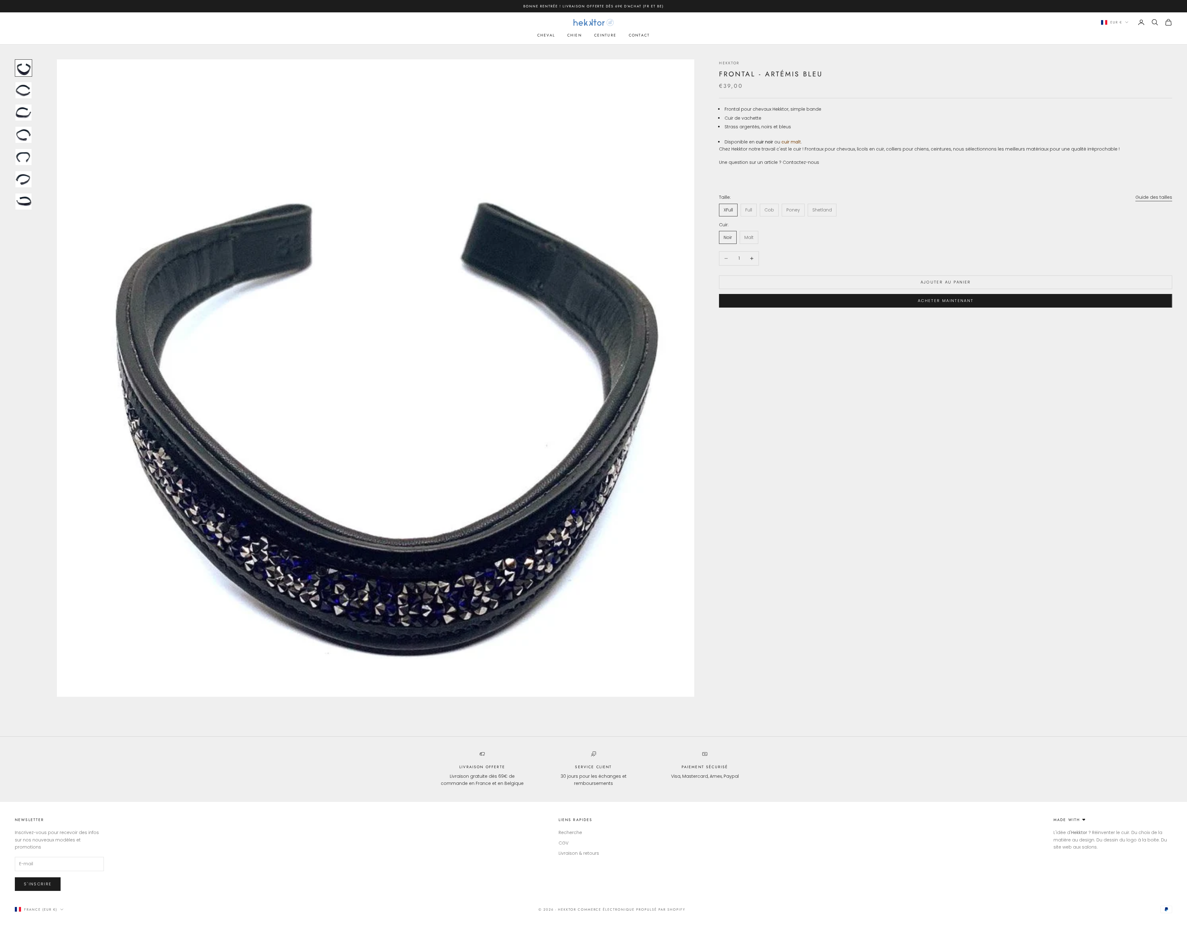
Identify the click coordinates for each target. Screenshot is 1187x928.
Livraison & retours (579, 853)
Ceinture (605, 35)
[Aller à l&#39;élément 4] (23, 134)
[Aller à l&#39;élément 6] (23, 179)
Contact (639, 35)
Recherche (570, 832)
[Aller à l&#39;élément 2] (23, 90)
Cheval (546, 35)
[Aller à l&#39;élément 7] (23, 201)
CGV (563, 843)
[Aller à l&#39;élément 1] (23, 68)
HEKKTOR (729, 63)
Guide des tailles (1153, 197)
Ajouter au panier (946, 282)
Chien (574, 35)
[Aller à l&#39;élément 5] (23, 157)
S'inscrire (38, 884)
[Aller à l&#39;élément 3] (23, 112)
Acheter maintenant (945, 301)
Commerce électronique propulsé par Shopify (631, 909)
